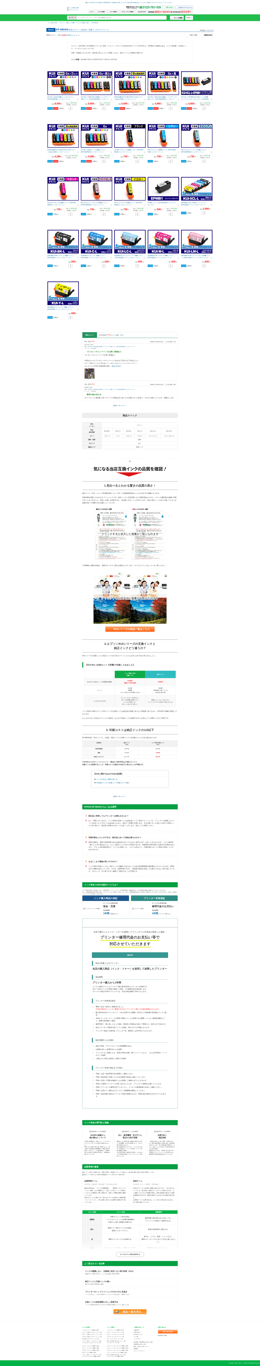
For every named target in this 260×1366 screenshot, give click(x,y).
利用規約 (136, 1348)
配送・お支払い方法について (141, 1346)
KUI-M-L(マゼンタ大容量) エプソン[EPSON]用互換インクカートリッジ (61, 204)
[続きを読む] (116, 366)
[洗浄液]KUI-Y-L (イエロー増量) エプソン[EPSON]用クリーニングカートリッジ (60, 308)
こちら (151, 565)
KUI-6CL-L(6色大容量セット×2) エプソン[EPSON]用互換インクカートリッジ (60, 98)
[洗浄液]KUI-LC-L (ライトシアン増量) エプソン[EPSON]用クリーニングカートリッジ (128, 256)
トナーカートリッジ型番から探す (115, 1330)
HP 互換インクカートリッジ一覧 (90, 1338)
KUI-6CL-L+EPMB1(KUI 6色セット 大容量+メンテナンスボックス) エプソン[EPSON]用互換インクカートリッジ (195, 98)
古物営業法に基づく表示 (140, 1344)
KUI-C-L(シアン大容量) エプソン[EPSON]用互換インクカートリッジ (162, 151)
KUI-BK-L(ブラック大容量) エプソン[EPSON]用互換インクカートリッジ (128, 151)
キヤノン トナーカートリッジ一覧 (115, 1334)
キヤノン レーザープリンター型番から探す (117, 1348)
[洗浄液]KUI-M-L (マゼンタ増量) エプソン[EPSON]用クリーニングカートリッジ (161, 256)
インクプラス (137, 1338)
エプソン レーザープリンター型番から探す (117, 1346)
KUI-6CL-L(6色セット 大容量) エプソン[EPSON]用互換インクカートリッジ (93, 151)
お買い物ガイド (137, 1332)
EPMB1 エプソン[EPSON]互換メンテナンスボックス (162, 204)
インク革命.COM (52, 23)
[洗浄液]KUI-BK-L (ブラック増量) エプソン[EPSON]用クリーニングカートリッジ (60, 256)
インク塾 (136, 1336)
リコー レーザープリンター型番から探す (117, 1352)
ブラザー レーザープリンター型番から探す (117, 1350)
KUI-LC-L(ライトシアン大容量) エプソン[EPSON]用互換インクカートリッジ (194, 151)
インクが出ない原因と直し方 (107, 779)
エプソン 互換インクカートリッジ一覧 (92, 1332)
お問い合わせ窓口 (167, 1331)
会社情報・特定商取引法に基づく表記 (143, 1342)
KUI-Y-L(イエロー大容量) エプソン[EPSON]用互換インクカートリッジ (128, 204)
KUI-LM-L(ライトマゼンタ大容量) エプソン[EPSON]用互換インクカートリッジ (94, 204)
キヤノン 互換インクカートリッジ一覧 (92, 1334)
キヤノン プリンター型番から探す (90, 1348)
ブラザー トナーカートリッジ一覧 (115, 1336)
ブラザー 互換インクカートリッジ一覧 (92, 1336)
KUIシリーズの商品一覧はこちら (131, 629)
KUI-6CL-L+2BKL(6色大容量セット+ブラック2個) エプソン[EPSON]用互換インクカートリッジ (95, 98)
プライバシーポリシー (139, 1350)
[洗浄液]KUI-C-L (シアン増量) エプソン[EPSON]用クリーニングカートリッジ (93, 256)
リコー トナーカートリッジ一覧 (115, 1338)
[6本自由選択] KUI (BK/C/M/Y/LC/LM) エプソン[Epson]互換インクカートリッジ (61, 151)
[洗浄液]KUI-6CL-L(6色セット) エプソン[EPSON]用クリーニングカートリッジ (194, 204)
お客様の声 (136, 1330)
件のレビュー (72, 35)
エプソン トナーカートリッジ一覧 (115, 1332)
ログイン (189, 18)
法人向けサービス (138, 1334)
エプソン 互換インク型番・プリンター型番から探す (74, 23)
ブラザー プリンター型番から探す (90, 1350)
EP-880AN (95, 23)
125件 (121, 335)
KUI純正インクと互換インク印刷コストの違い (113, 783)
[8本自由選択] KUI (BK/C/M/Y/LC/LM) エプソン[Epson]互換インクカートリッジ (128, 98)
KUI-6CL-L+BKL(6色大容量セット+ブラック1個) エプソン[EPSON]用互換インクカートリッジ (162, 98)
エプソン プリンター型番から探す (90, 1346)
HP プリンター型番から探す (89, 1352)
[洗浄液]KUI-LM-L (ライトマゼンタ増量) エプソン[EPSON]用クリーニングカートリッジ (195, 256)
